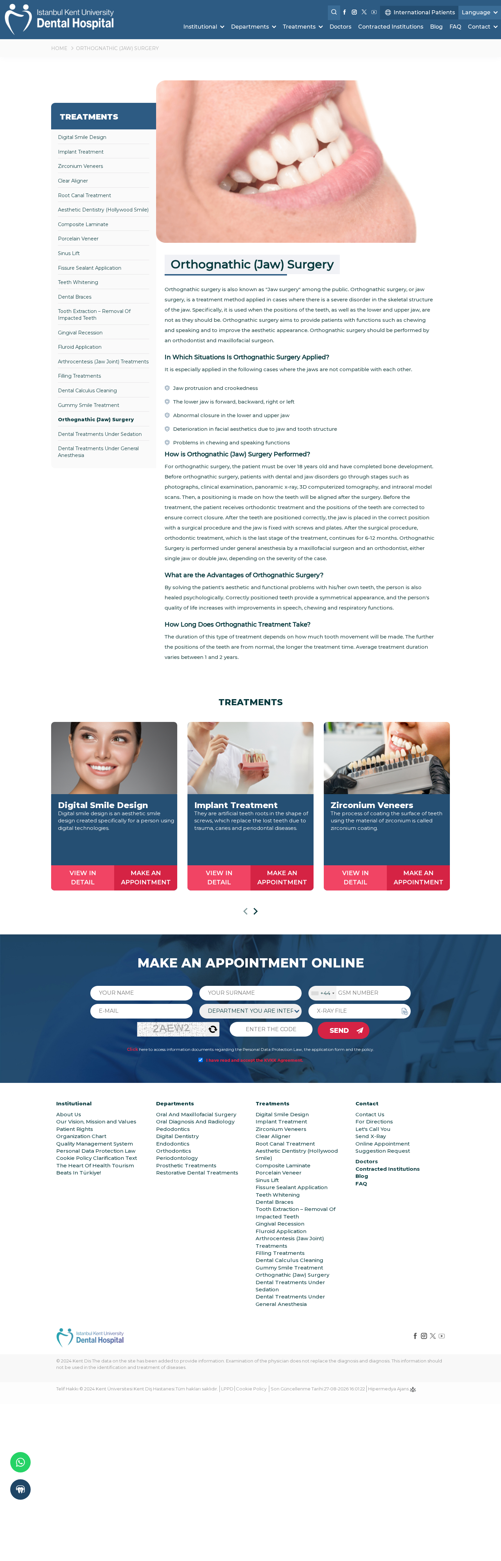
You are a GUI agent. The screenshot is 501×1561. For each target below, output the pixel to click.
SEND (339, 1030)
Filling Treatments (79, 376)
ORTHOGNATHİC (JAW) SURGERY (117, 48)
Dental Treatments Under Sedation (100, 434)
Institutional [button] (200, 26)
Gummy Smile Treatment (88, 405)
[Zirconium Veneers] (387, 758)
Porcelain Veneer (78, 239)
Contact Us (369, 1114)
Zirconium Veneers (80, 166)
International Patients (424, 12)
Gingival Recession (80, 333)
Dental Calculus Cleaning (87, 391)
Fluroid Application (80, 347)
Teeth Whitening (78, 282)
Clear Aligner (73, 181)
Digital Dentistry (177, 1136)
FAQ (455, 26)
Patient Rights (74, 1129)
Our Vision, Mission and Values (96, 1121)
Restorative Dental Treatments (197, 1172)
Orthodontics (173, 1151)
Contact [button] (480, 26)
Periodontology (177, 1158)
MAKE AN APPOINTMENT (146, 877)
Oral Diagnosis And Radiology (195, 1121)
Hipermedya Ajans (389, 1388)
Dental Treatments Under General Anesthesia (98, 451)
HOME (59, 48)
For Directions (374, 1121)
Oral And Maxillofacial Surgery (196, 1114)
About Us (68, 1114)
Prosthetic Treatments (186, 1165)
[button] (245, 912)
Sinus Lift (69, 253)
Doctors (340, 26)
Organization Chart (81, 1136)
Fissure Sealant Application (89, 268)
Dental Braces (74, 297)
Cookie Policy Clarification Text (96, 1158)
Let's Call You (373, 1129)
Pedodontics (173, 1129)
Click (132, 1049)
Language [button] (477, 12)
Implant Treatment (81, 152)
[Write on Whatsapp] (20, 1462)
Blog (436, 26)
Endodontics (172, 1143)
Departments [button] (250, 26)
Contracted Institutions (390, 26)
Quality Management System (94, 1143)
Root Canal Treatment (84, 195)
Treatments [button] (300, 26)
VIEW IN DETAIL (83, 877)
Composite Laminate (83, 224)
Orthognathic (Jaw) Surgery (96, 419)
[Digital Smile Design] (114, 758)
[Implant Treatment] (250, 758)
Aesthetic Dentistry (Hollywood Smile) (103, 210)
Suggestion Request (382, 1151)
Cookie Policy (251, 1388)
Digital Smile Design (82, 137)
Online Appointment (382, 1143)
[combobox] (322, 993)
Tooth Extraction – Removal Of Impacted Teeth (94, 314)
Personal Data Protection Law (95, 1151)
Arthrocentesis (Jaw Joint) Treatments (103, 362)
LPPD (227, 1388)
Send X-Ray (370, 1136)
